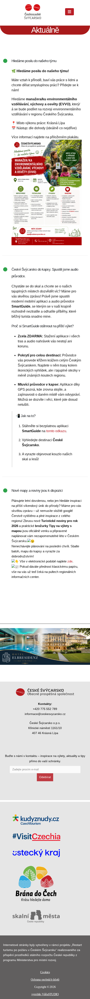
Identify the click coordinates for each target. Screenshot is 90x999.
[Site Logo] (32, 11)
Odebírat (45, 777)
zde (69, 561)
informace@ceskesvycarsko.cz (45, 714)
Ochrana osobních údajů (45, 979)
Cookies (45, 972)
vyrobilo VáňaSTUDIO (45, 994)
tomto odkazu (56, 431)
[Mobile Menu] (69, 11)
